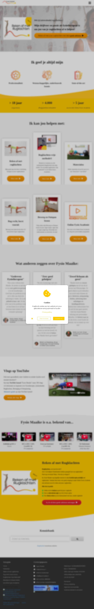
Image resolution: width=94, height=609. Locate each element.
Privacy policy (47, 312)
